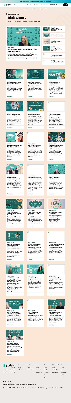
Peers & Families (30, 4)
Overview (19, 367)
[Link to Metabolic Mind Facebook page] (10, 382)
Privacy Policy (24, 384)
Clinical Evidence (38, 369)
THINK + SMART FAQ (55, 372)
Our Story (62, 367)
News (45, 374)
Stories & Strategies (54, 369)
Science (42, 4)
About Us (57, 4)
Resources (46, 4)
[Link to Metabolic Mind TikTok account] (12, 382)
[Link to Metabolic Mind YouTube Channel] (4, 382)
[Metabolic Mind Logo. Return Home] (7, 5)
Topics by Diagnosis (46, 369)
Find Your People (20, 370)
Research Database (39, 372)
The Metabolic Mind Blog (13, 14)
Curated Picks (46, 372)
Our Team (62, 369)
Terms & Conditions (31, 384)
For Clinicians (36, 4)
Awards (62, 374)
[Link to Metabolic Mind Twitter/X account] (7, 382)
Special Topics (46, 370)
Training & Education (30, 369)
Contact (62, 370)
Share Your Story (54, 370)
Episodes (45, 375)
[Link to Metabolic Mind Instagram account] (9, 382)
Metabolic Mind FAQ (64, 372)
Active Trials (37, 370)
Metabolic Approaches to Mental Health (50, 388)
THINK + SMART (52, 4)
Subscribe (65, 4)
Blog (44, 377)
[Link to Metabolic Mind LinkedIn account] (5, 382)
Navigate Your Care (21, 369)
